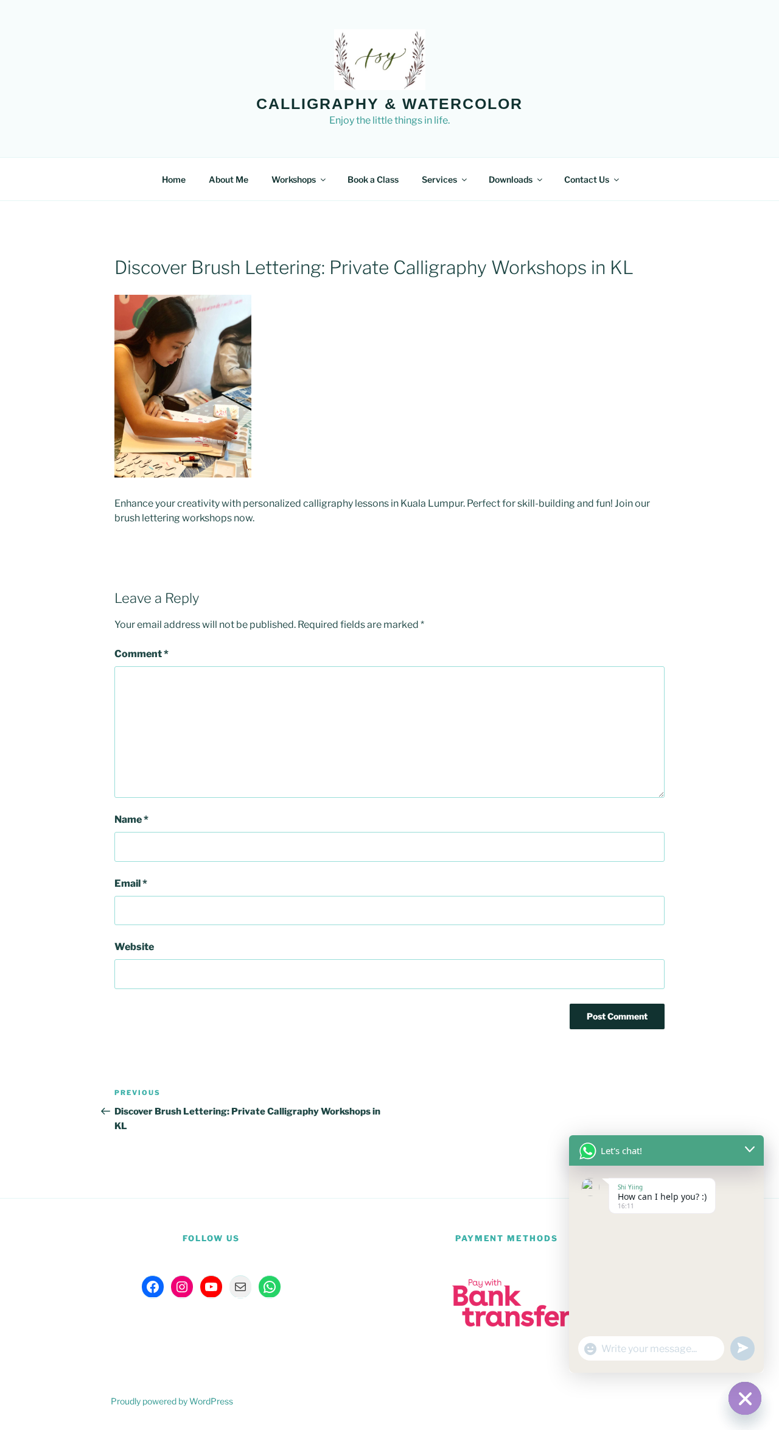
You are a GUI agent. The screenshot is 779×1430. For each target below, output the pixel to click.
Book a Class (373, 179)
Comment (141, 654)
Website (134, 947)
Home (174, 179)
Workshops (293, 179)
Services (439, 179)
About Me (228, 179)
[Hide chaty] (744, 1398)
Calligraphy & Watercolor (389, 103)
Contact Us (586, 179)
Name (131, 819)
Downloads (511, 179)
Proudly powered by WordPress (172, 1401)
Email (130, 883)
